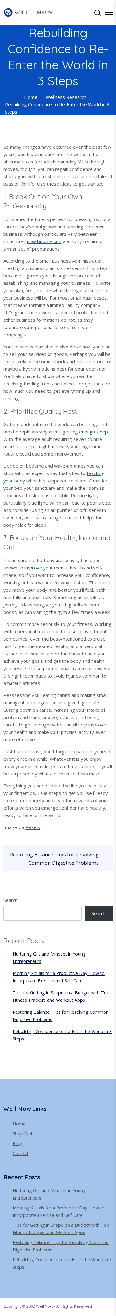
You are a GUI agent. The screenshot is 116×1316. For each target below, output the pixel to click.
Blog (17, 1143)
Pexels (32, 827)
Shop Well (23, 1134)
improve (33, 568)
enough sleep (93, 432)
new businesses (44, 241)
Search (10, 900)
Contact (20, 1153)
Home (19, 1124)
